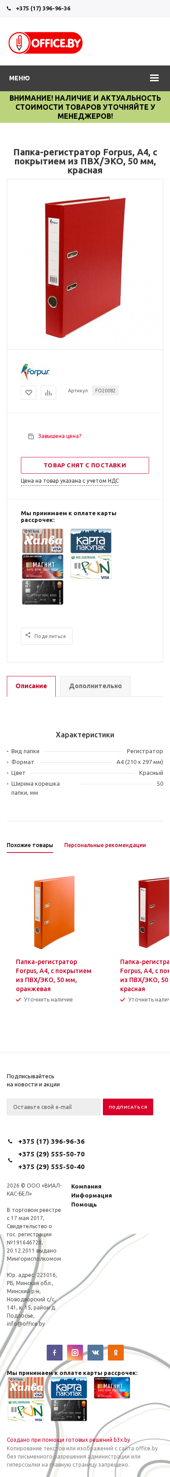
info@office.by (26, 1324)
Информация (91, 1195)
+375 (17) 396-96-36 (43, 8)
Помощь (84, 1204)
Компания (86, 1186)
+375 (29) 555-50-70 (51, 1154)
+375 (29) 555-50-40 (51, 1166)
